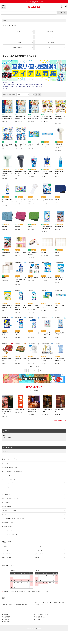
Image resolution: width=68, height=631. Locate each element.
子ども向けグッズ (6, 514)
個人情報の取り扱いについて (42, 616)
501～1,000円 (38, 550)
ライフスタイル (6, 494)
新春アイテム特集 (6, 506)
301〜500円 (18, 37)
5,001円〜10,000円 (18, 47)
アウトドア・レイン (7, 475)
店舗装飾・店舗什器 (7, 526)
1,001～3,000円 (6, 554)
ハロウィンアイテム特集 (8, 479)
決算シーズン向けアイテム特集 (10, 498)
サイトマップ (38, 619)
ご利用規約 (6, 619)
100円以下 (5, 546)
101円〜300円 (49, 31)
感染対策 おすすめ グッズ (8, 522)
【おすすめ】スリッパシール (9, 534)
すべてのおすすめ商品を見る (58, 420)
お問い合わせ (7, 621)
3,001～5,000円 (39, 554)
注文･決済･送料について (41, 614)
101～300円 (38, 546)
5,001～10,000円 (6, 558)
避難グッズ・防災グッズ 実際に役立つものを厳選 (15, 604)
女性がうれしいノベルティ (9, 510)
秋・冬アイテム (6, 502)
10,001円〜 (50, 47)
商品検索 (63, 13)
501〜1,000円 (49, 37)
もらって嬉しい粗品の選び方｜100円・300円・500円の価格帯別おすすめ (49, 603)
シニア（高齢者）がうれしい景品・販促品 (13, 518)
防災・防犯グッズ (6, 463)
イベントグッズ (6, 487)
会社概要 (6, 614)
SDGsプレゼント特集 (7, 483)
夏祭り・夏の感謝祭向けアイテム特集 (12, 471)
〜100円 (18, 31)
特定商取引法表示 (8, 616)
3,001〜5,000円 (50, 42)
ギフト (4, 490)
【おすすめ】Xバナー (7, 530)
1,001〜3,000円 (18, 42)
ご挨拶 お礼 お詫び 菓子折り (9, 467)
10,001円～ (37, 558)
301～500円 (5, 550)
